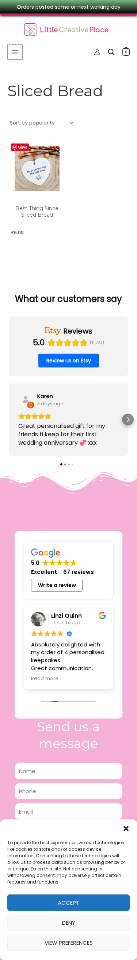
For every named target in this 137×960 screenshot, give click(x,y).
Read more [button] (44, 679)
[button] (126, 828)
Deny (68, 922)
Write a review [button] (57, 585)
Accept (68, 902)
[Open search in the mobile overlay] (111, 52)
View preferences (69, 943)
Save (22, 147)
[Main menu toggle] (15, 52)
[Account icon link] (97, 52)
